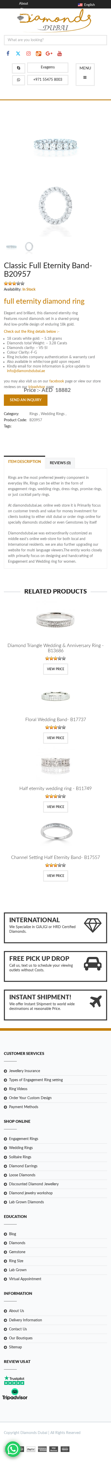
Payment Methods (23, 1107)
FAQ (23, 21)
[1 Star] (6, 283)
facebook (57, 381)
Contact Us (18, 1329)
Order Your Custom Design (30, 1098)
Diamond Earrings (23, 1166)
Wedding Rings (21, 1148)
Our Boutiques (21, 1338)
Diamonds (17, 1243)
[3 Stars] (14, 283)
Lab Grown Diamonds (26, 1202)
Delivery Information (25, 1320)
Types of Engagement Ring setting (36, 1080)
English (89, 5)
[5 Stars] (22, 283)
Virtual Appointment (25, 1279)
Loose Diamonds (22, 1175)
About (23, 3)
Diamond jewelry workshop (31, 1193)
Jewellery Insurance (24, 1071)
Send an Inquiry (26, 400)
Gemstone (17, 1252)
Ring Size (16, 1261)
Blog (23, 9)
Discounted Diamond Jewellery (34, 1184)
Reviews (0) (60, 463)
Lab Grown (18, 1270)
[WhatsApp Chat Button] (13, 1449)
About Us (16, 1311)
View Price (55, 669)
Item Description (24, 462)
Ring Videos (18, 1089)
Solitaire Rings (20, 1157)
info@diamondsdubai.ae (26, 371)
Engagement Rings (23, 1139)
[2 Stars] (10, 283)
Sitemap (15, 1347)
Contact (26, 15)
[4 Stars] (18, 283)
